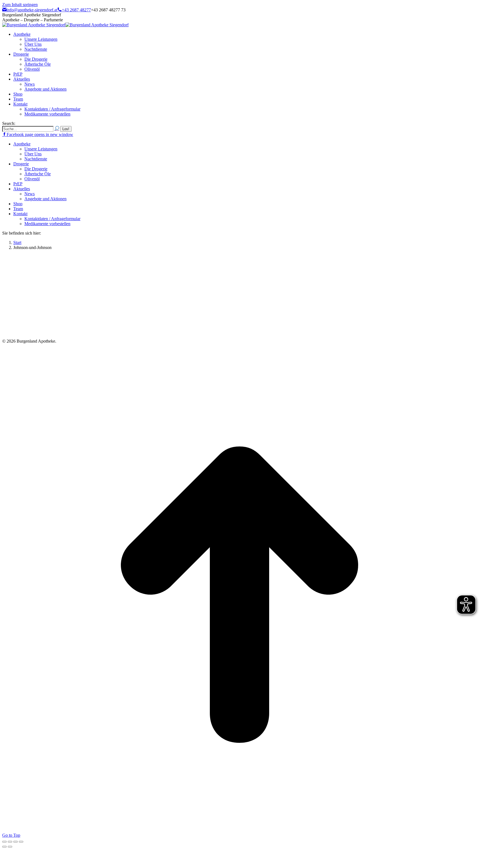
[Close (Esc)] (4, 842)
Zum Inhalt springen (20, 4)
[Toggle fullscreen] (15, 842)
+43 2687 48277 (76, 9)
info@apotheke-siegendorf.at (32, 9)
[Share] (10, 842)
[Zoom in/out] (21, 842)
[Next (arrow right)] (10, 847)
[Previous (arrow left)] (4, 847)
